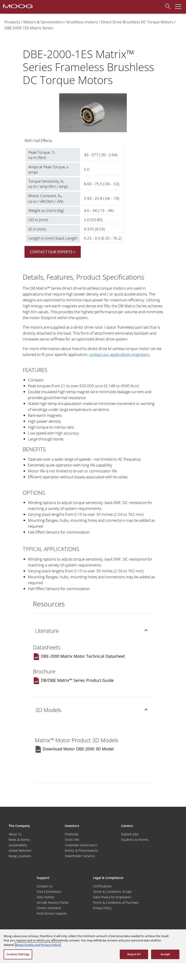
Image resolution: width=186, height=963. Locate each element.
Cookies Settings (17, 954)
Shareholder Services (80, 856)
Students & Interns (134, 839)
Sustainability (18, 845)
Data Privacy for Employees (112, 897)
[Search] (166, 5)
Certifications (102, 886)
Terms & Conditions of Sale (112, 891)
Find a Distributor (49, 891)
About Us (15, 834)
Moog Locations (20, 856)
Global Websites (20, 850)
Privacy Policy (102, 908)
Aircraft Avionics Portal (52, 902)
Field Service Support (52, 913)
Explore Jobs (130, 834)
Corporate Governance (81, 845)
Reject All (133, 954)
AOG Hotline (45, 897)
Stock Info (72, 839)
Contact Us (45, 886)
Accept (165, 954)
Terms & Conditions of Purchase (116, 902)
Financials (71, 834)
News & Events (19, 839)
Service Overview (49, 908)
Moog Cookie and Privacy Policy (38, 945)
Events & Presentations (81, 850)
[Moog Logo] (17, 6)
